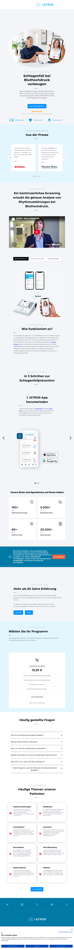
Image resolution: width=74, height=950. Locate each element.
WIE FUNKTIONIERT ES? (37, 106)
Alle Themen (37, 889)
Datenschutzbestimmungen (66, 932)
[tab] (21, 259)
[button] (10, 158)
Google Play (38, 408)
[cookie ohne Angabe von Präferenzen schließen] (72, 929)
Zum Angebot (59, 557)
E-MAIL (29, 612)
